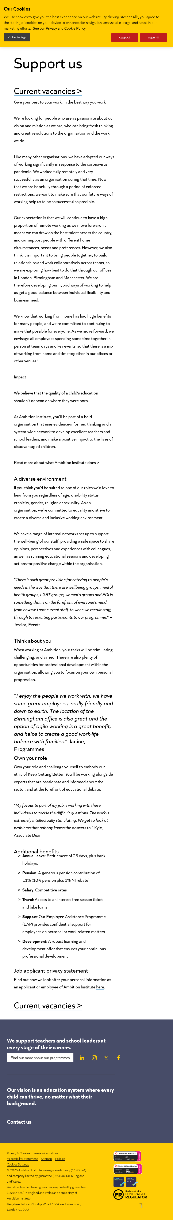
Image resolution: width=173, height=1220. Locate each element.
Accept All (124, 37)
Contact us (19, 1121)
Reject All (153, 37)
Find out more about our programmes (40, 1057)
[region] (86, 23)
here (100, 986)
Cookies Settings (18, 1164)
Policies (60, 1158)
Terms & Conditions (45, 1153)
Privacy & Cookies (18, 1153)
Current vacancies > (48, 90)
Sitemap (46, 1158)
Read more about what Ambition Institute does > (56, 462)
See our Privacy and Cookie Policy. (59, 28)
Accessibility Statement (22, 1158)
